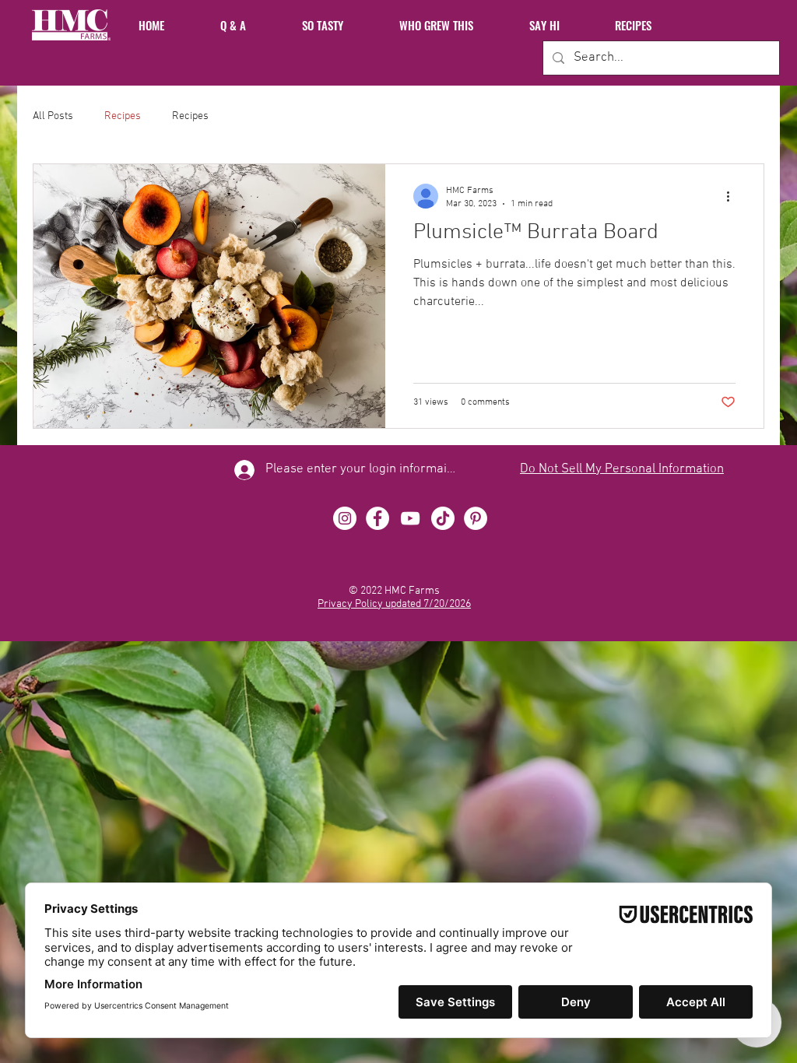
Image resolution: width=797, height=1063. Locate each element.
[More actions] (733, 196)
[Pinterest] (475, 518)
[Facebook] (377, 518)
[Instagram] (344, 518)
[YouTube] (410, 518)
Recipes (122, 116)
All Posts (53, 116)
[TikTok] (443, 518)
